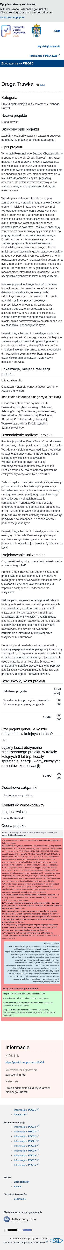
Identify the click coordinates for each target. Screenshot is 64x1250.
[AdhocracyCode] (25, 1223)
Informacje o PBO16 (25, 1165)
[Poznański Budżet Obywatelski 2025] (13, 31)
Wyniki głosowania (49, 46)
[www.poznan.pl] (36, 31)
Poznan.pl (19, 1114)
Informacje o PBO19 (25, 1150)
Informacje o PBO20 (25, 1146)
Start (57, 30)
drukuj (42, 85)
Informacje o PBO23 (25, 1131)
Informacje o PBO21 (25, 1141)
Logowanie (20, 1198)
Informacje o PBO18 (25, 1155)
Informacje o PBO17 (25, 1160)
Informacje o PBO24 (25, 1126)
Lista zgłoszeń (21, 1181)
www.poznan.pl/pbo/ (12, 17)
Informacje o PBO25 (25, 1109)
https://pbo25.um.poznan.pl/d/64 (24, 1062)
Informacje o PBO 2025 (43, 55)
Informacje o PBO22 (25, 1136)
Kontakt (18, 1186)
